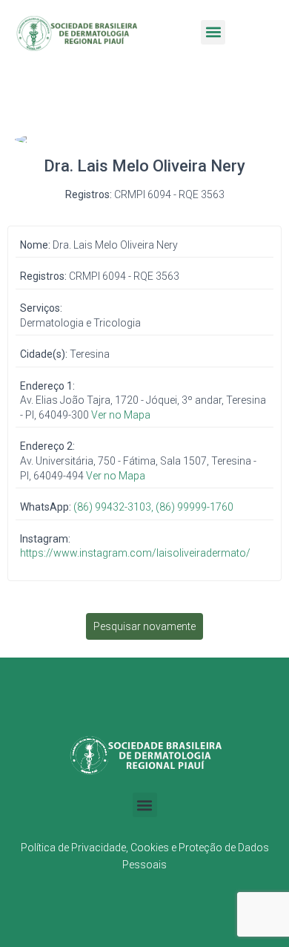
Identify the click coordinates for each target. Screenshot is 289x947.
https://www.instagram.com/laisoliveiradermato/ (135, 553)
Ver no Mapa (120, 415)
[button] (213, 32)
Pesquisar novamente (144, 626)
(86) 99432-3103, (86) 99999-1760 (153, 507)
